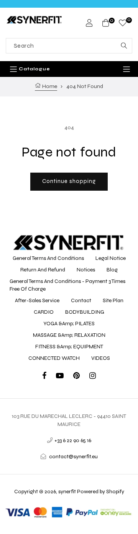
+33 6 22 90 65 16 (72, 440)
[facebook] (49, 376)
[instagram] (92, 376)
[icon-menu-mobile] (126, 69)
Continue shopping (69, 181)
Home (49, 86)
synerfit (67, 491)
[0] (123, 24)
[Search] (123, 45)
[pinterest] (81, 376)
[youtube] (64, 376)
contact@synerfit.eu (73, 456)
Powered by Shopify (100, 491)
